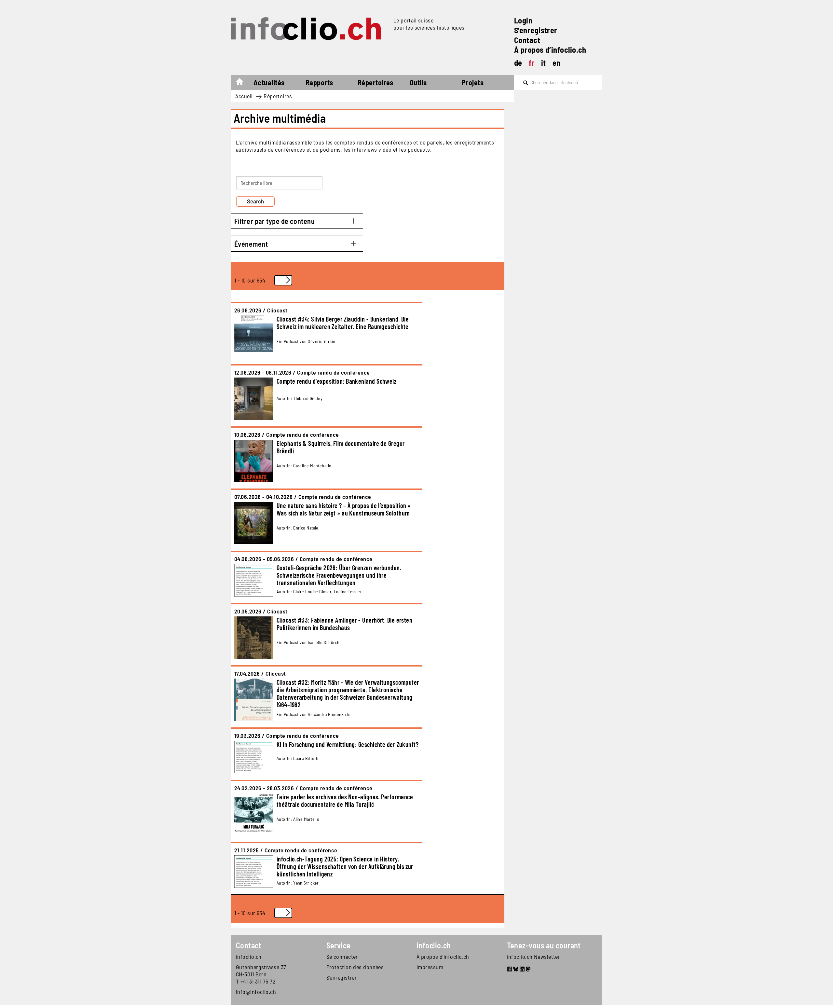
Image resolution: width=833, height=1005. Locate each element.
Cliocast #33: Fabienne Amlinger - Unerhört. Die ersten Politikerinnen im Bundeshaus (344, 623)
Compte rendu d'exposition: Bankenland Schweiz (336, 381)
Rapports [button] (319, 82)
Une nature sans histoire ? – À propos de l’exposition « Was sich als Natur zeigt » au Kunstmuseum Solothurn (344, 509)
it (543, 62)
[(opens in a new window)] (509, 970)
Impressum (429, 967)
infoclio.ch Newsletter (533, 956)
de (518, 62)
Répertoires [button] (375, 82)
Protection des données (355, 967)
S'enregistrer (535, 30)
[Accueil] (309, 28)
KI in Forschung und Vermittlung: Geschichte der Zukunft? (347, 744)
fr (532, 62)
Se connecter (342, 956)
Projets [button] (473, 82)
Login (523, 20)
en (557, 62)
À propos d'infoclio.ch (442, 956)
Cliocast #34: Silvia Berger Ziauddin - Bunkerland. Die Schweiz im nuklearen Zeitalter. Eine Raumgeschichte (343, 322)
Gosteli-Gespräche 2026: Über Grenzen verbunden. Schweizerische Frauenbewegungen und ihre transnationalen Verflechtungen (339, 575)
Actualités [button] (269, 82)
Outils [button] (418, 82)
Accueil (242, 83)
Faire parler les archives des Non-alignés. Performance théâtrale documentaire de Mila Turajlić (345, 800)
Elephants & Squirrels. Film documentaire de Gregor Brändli (341, 447)
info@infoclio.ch (256, 991)
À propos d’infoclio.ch (550, 49)
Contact (527, 40)
